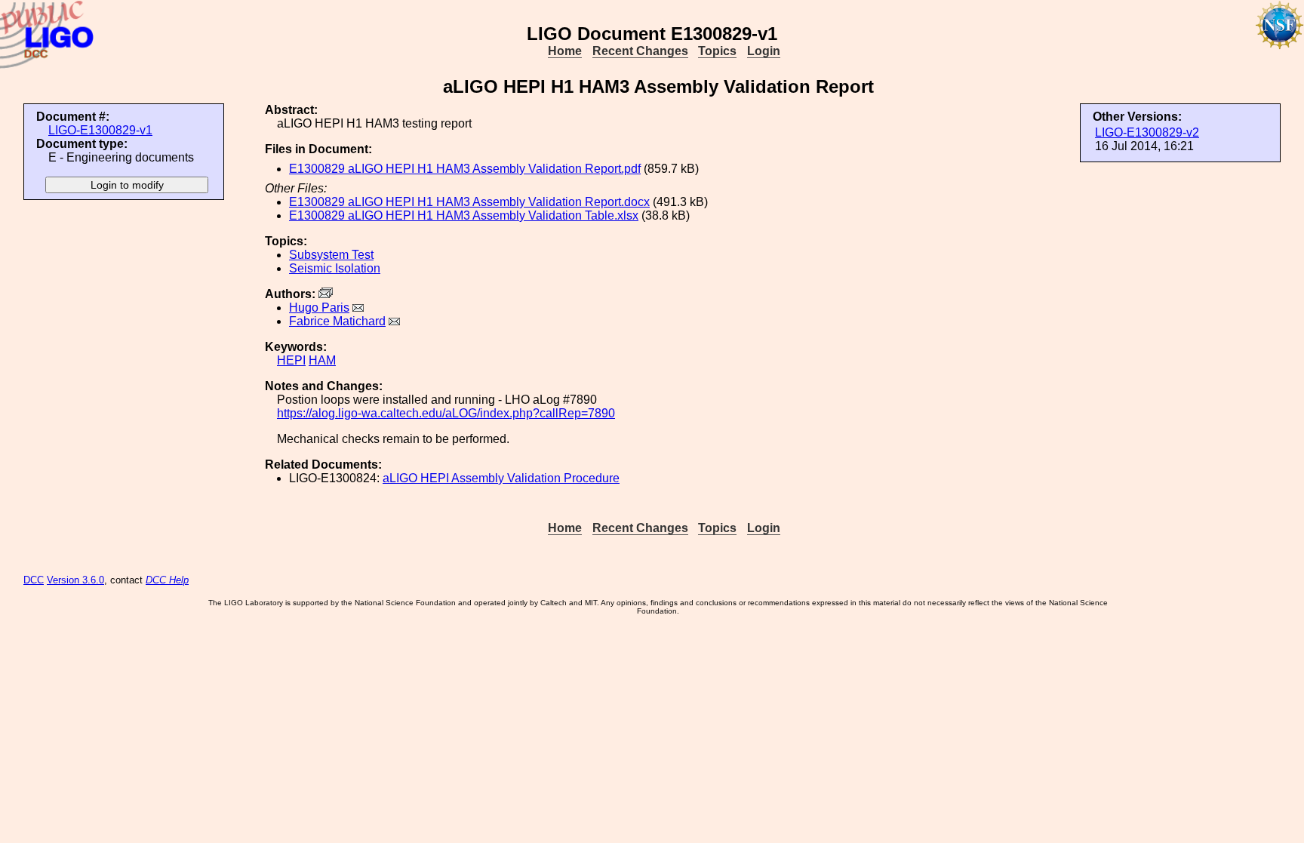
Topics (717, 51)
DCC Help (167, 580)
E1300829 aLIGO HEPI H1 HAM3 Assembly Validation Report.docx (469, 201)
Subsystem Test (331, 254)
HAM (322, 360)
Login (763, 51)
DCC (33, 580)
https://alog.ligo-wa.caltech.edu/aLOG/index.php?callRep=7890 (446, 413)
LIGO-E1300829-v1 (100, 130)
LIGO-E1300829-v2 (1147, 132)
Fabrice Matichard (337, 321)
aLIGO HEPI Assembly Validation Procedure (501, 478)
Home (565, 51)
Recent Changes (640, 51)
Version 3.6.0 (75, 580)
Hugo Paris (319, 307)
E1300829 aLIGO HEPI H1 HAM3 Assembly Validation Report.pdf (465, 168)
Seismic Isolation (334, 268)
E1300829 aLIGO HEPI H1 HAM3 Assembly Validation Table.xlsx (463, 215)
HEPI (291, 360)
